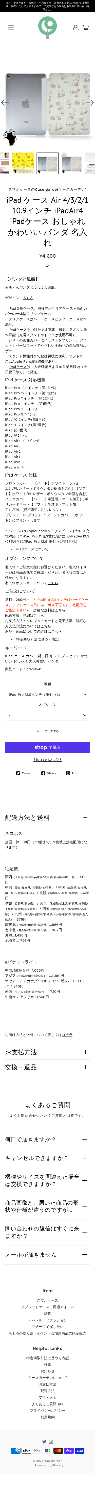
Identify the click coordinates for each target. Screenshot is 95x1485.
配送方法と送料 (27, 817)
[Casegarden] (47, 27)
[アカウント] (76, 27)
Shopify (57, 1465)
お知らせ (48, 1371)
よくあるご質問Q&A (48, 1404)
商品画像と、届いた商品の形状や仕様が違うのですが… (42, 1206)
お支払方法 (21, 1052)
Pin (74, 773)
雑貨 (47, 1313)
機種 (47, 684)
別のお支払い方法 (47, 760)
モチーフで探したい (48, 1327)
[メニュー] (10, 27)
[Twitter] (44, 1442)
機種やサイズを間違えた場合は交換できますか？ (42, 1180)
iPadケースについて (32, 549)
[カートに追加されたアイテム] (86, 27)
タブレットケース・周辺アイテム (47, 1307)
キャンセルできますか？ (37, 1157)
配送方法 (48, 1391)
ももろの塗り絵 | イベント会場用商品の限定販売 (47, 1333)
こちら (53, 583)
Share (52, 773)
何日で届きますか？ (30, 1139)
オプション (47, 705)
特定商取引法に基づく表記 (37, 639)
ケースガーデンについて (47, 1378)
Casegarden (53, 1461)
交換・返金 (47, 1397)
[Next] (90, 103)
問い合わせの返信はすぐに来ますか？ (42, 1232)
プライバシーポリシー (47, 1410)
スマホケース (47, 1300)
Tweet (27, 773)
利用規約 (48, 1417)
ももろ (28, 298)
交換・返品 (21, 1067)
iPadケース (18, 367)
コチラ (67, 1035)
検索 (47, 1365)
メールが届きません (31, 1254)
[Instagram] (51, 1442)
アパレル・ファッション (47, 1320)
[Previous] (5, 103)
